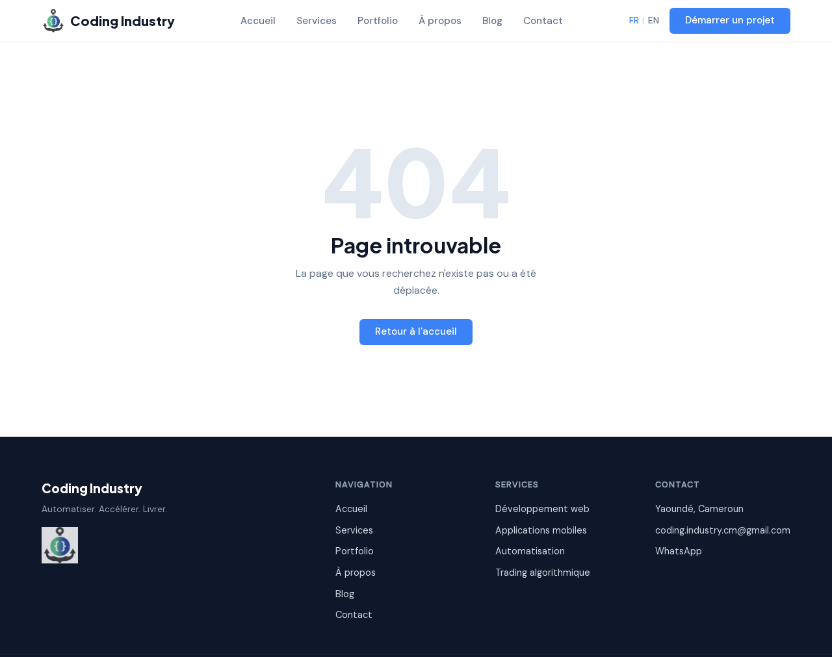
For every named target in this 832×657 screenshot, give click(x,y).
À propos (440, 20)
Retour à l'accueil (416, 331)
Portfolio (378, 20)
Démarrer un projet (730, 20)
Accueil (258, 20)
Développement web (542, 509)
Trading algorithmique (542, 572)
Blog (492, 20)
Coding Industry (92, 488)
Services (316, 20)
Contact (543, 20)
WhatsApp (678, 551)
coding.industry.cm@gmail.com (722, 530)
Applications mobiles (541, 530)
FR (634, 20)
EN (653, 20)
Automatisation (530, 551)
